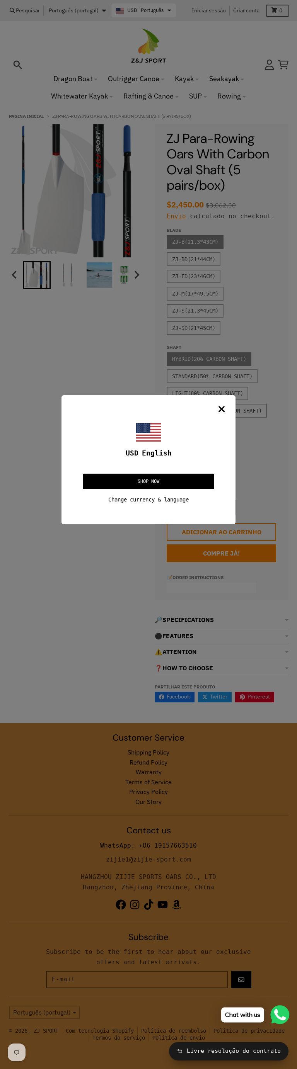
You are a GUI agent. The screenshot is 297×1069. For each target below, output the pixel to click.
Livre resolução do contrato (234, 1050)
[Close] (221, 409)
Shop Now (148, 481)
